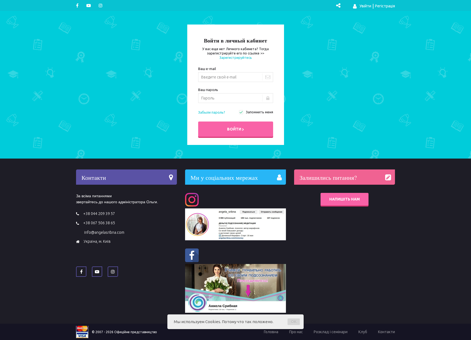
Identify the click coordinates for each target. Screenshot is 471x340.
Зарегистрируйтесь (235, 57)
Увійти (365, 6)
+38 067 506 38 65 (99, 223)
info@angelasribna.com (104, 232)
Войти (234, 129)
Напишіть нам (344, 199)
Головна (271, 332)
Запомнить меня (259, 112)
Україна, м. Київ (97, 241)
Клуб (362, 332)
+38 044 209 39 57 (99, 213)
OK (294, 322)
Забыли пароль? (211, 112)
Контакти (386, 332)
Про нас (296, 332)
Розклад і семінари (331, 332)
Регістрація (385, 6)
